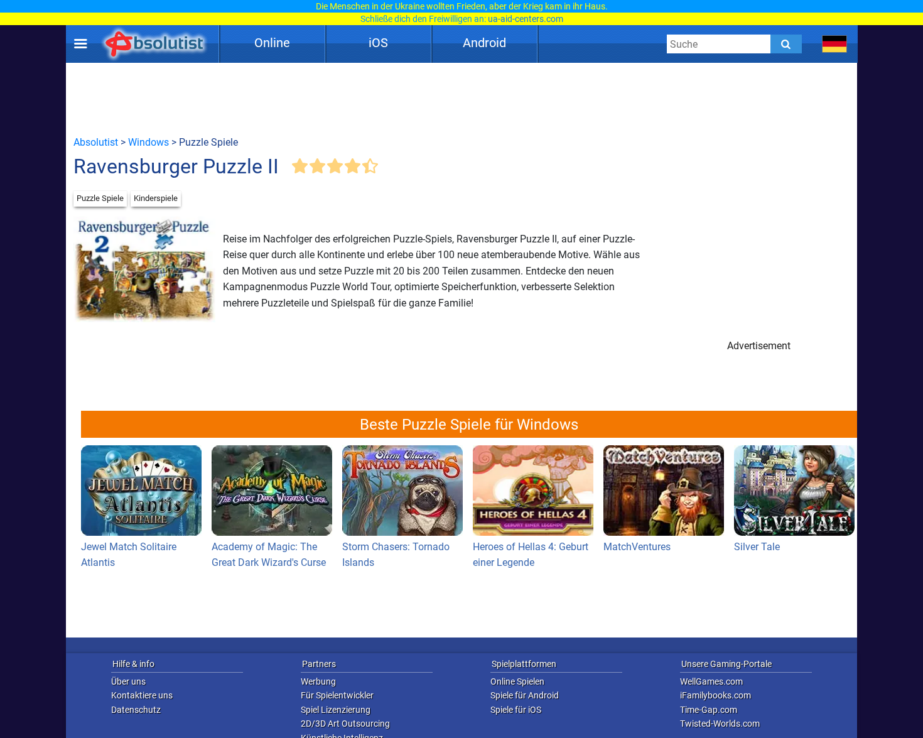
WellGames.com (711, 681)
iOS (378, 42)
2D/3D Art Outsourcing (345, 724)
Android (484, 42)
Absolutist (95, 142)
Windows (148, 142)
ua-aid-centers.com (525, 19)
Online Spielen (517, 681)
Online (272, 42)
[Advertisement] (461, 98)
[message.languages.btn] (835, 44)
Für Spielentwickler (337, 695)
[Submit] (786, 44)
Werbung (318, 681)
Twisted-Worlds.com (720, 724)
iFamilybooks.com (715, 695)
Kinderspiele (156, 198)
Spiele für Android (524, 695)
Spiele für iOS (515, 710)
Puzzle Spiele (100, 198)
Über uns (128, 681)
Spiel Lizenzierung (335, 710)
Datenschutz (136, 710)
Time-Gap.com (708, 710)
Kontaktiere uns (142, 695)
